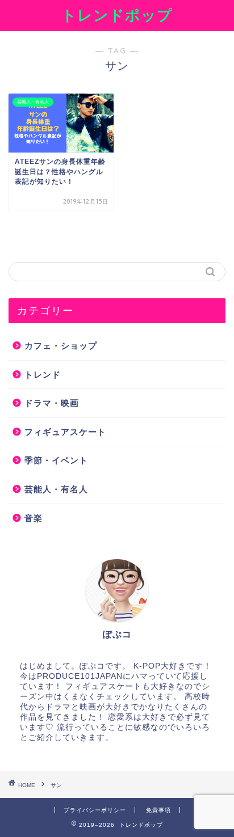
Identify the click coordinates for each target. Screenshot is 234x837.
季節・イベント (56, 460)
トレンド (42, 374)
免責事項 (158, 810)
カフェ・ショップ (60, 345)
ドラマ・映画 (51, 403)
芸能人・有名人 (56, 489)
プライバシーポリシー (95, 810)
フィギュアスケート (65, 432)
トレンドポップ (117, 15)
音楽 (33, 518)
